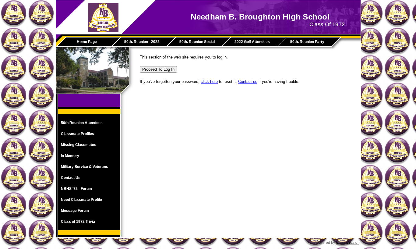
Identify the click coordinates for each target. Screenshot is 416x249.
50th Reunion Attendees (82, 123)
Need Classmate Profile (81, 199)
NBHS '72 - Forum (76, 189)
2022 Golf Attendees (252, 42)
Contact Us (70, 178)
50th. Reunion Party (307, 42)
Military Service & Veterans (84, 167)
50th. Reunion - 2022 (142, 42)
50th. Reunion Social (197, 42)
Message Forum (75, 210)
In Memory (70, 156)
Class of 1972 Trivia (78, 221)
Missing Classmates (78, 145)
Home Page (87, 42)
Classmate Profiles (77, 134)
